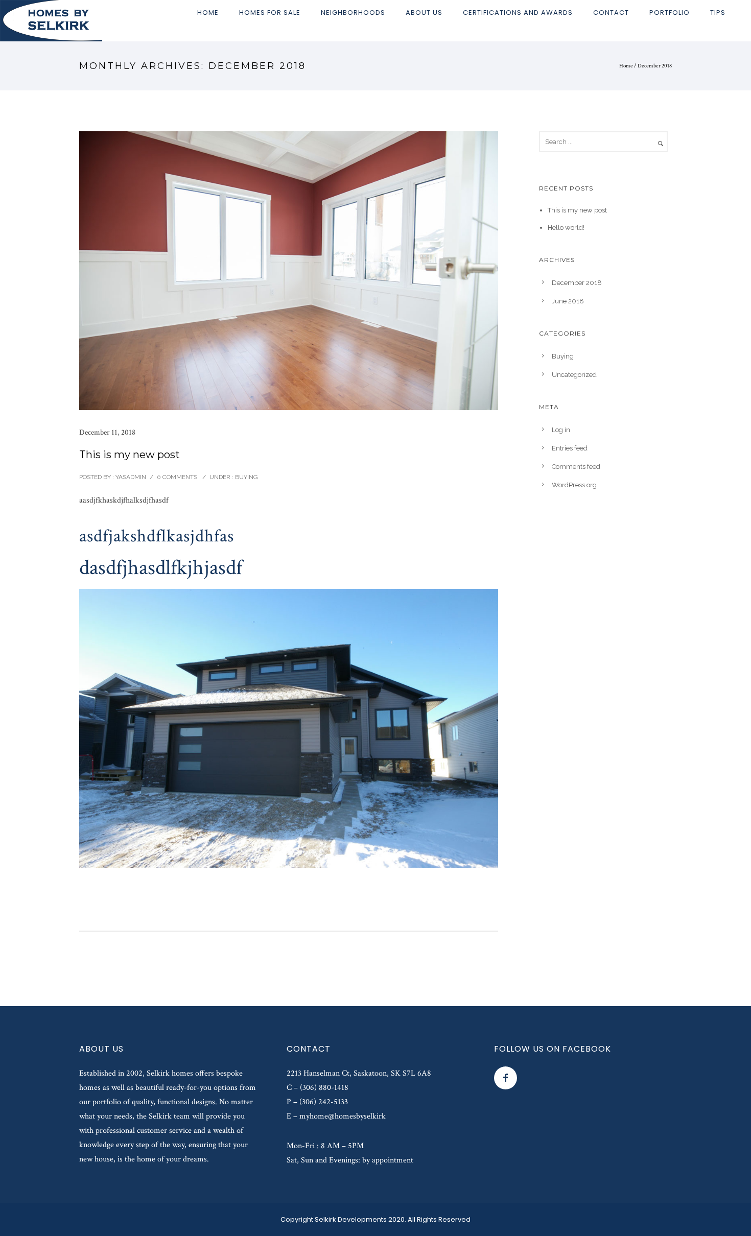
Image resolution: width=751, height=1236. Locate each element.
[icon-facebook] (505, 1077)
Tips (717, 12)
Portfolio (669, 12)
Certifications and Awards (518, 12)
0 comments (177, 477)
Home (208, 12)
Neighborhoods (353, 12)
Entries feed (570, 448)
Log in (561, 430)
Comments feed (576, 466)
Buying (245, 477)
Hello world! (566, 227)
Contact (611, 12)
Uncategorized (574, 374)
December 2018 (577, 283)
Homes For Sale (269, 12)
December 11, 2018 (107, 432)
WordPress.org (574, 485)
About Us (424, 12)
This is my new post (129, 454)
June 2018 (568, 301)
